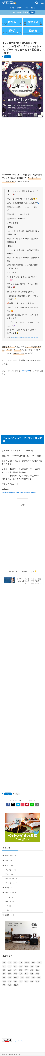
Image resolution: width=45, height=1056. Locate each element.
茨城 (9, 981)
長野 (20, 981)
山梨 (9, 970)
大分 (17, 794)
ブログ (8, 860)
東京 (26, 974)
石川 (9, 977)
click (32, 12)
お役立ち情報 (11, 892)
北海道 (27, 962)
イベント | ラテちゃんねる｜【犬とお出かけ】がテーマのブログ (29, 580)
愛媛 (9, 974)
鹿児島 (16, 985)
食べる (9, 887)
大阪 (15, 966)
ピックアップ (11, 855)
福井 (22, 977)
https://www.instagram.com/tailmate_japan (24, 337)
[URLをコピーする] (37, 804)
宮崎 (26, 966)
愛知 (15, 974)
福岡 (27, 977)
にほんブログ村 (17, 1041)
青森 (26, 981)
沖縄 (37, 974)
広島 (37, 970)
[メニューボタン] (42, 3)
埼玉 (4, 966)
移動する (9, 901)
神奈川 (16, 977)
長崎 (15, 981)
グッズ (9, 897)
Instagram (26, 370)
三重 (4, 962)
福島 (33, 977)
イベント (7, 57)
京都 (9, 962)
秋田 (38, 977)
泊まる (9, 874)
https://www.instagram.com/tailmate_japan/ (19, 492)
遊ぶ (9, 865)
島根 (31, 970)
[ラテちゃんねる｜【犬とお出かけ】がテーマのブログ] (9, 3)
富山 (31, 966)
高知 (4, 985)
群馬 (4, 981)
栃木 (31, 974)
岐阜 (15, 970)
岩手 (26, 970)
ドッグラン (10, 870)
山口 (37, 966)
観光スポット (11, 879)
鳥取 (9, 985)
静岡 (31, 981)
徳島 (4, 974)
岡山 (20, 970)
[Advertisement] (22, 143)
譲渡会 (9, 915)
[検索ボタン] (36, 3)
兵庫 (20, 962)
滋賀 (4, 977)
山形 (4, 970)
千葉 (33, 962)
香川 (37, 981)
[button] (8, 804)
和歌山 (39, 962)
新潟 (20, 974)
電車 (9, 910)
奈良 (20, 966)
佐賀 (15, 962)
